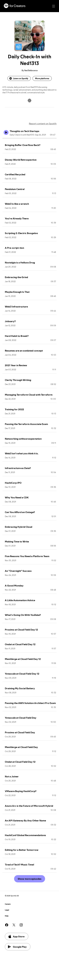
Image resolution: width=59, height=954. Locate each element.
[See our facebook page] (6, 925)
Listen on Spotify (20, 78)
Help (6, 916)
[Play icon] (6, 132)
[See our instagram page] (21, 925)
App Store (19, 936)
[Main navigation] (53, 6)
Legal (7, 910)
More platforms (42, 78)
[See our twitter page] (14, 925)
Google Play (20, 946)
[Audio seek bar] (29, 138)
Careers (8, 904)
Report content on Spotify (43, 123)
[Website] (29, 100)
